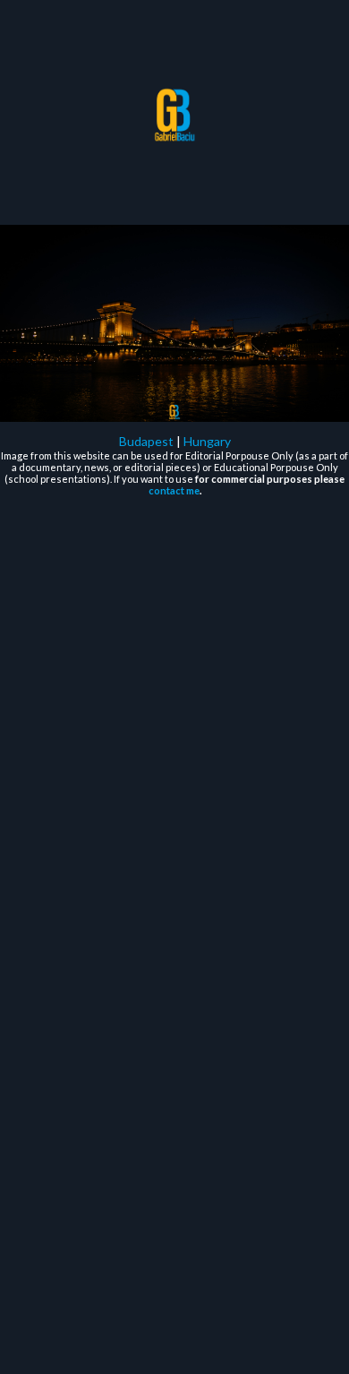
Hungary (207, 441)
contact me (174, 490)
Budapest (146, 441)
